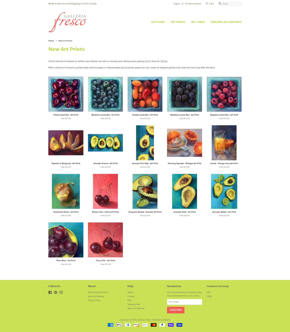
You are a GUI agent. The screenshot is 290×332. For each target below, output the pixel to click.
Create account (193, 3)
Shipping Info (133, 304)
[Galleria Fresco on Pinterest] (55, 293)
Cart (211, 3)
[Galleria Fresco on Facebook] (50, 293)
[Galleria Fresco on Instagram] (61, 293)
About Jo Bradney (96, 296)
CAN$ (209, 296)
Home (51, 41)
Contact (131, 296)
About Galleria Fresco (98, 292)
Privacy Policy (94, 300)
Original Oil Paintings (226, 22)
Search (130, 292)
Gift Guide (158, 22)
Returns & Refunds (136, 308)
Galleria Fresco (144, 319)
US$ (208, 292)
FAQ (129, 300)
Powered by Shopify (161, 319)
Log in (177, 3)
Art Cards (198, 22)
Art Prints (178, 22)
